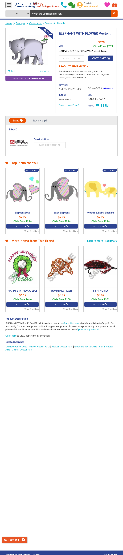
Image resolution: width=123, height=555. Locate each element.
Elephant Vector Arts (86, 346)
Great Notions (71, 323)
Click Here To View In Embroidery (28, 78)
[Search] (114, 13)
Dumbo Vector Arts (16, 346)
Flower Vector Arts (62, 346)
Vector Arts (35, 23)
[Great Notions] (19, 143)
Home (8, 23)
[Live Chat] (71, 5)
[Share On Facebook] (102, 105)
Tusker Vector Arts (39, 346)
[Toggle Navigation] (8, 5)
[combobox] (70, 13)
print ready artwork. (89, 329)
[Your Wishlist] (107, 5)
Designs (20, 23)
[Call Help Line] (64, 5)
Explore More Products (101, 240)
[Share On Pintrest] (106, 105)
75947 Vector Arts (22, 349)
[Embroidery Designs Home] (37, 5)
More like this (30, 231)
